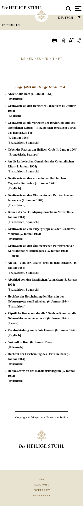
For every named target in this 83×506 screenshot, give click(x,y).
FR (46, 59)
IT (53, 59)
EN (31, 59)
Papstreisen (11, 25)
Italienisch (15, 99)
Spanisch (32, 142)
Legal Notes (41, 484)
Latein (13, 255)
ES (39, 59)
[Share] (79, 41)
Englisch (14, 115)
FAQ (41, 479)
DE (23, 59)
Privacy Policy (41, 495)
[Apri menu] (77, 8)
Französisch (16, 142)
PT (60, 59)
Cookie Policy (42, 490)
